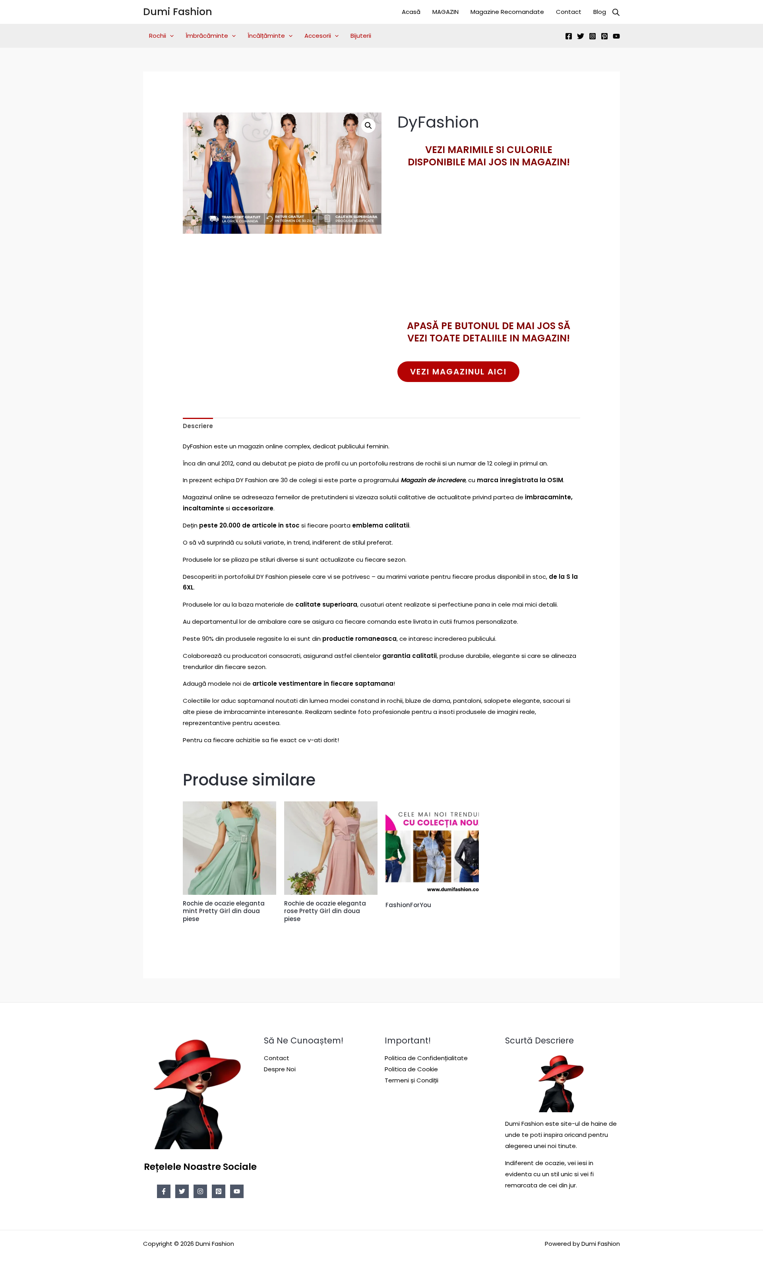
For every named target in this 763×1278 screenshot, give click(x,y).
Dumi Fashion (177, 12)
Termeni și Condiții (411, 1080)
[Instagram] (592, 36)
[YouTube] (616, 36)
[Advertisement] (488, 258)
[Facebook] (568, 36)
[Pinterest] (604, 36)
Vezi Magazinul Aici (458, 371)
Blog (599, 12)
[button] (368, 125)
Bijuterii (361, 35)
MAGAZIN (445, 12)
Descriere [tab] (198, 426)
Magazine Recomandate (507, 12)
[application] (170, 36)
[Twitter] (580, 36)
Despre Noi (280, 1069)
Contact (568, 12)
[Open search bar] (616, 12)
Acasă (411, 12)
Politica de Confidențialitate (426, 1058)
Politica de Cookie (411, 1069)
